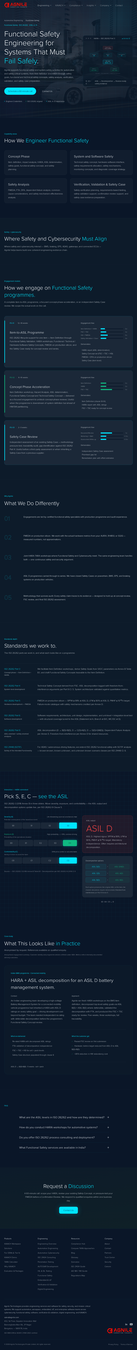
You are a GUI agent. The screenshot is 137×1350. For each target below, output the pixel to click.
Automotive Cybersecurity (48, 1253)
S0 (13, 825)
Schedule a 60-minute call (20, 91)
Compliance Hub (78, 1243)
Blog (73, 1253)
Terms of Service (127, 1344)
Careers (108, 1266)
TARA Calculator (11, 1262)
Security (108, 1262)
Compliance (75, 5)
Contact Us (47, 91)
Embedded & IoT (45, 1280)
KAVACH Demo (10, 1257)
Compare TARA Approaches (82, 1248)
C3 (68, 860)
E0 (11, 843)
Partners (108, 1253)
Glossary (74, 1257)
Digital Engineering (46, 1289)
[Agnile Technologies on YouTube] (131, 1324)
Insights (90, 5)
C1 (31, 860)
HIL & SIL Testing (45, 1271)
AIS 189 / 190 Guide (79, 1271)
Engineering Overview (47, 1243)
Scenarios (75, 1262)
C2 (50, 860)
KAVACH (59, 5)
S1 (31, 825)
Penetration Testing (46, 1262)
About (107, 1243)
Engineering (43, 5)
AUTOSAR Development (48, 1266)
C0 (13, 860)
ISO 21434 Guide (78, 1266)
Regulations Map (78, 1275)
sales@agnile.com (11, 1317)
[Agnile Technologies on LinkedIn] (126, 1324)
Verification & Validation (47, 1284)
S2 (50, 825)
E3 (55, 843)
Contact (119, 5)
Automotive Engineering (13, 20)
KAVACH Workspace (12, 1243)
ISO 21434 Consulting (47, 1257)
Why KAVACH (10, 1266)
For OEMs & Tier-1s (12, 1253)
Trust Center (110, 1257)
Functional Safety (45, 1275)
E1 (26, 843)
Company (104, 5)
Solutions (8, 1248)
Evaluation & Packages (13, 1271)
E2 (40, 843)
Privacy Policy (113, 1344)
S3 (68, 825)
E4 (70, 843)
